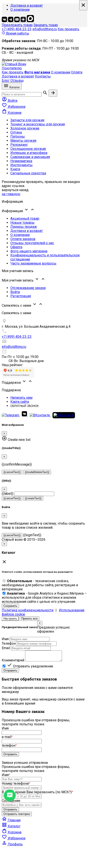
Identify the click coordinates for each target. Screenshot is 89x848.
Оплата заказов (22, 239)
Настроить (10, 618)
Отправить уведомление (30, 666)
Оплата (76, 72)
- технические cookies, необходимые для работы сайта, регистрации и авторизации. (40, 585)
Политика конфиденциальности (27, 610)
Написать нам (21, 398)
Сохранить (10, 605)
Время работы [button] (15, 33)
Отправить (10, 670)
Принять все (29, 618)
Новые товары (22, 223)
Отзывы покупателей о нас (32, 243)
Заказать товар (45, 25)
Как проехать (68, 29)
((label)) (7, 494)
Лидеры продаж (23, 227)
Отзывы (17, 80)
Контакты (43, 76)
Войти (15, 292)
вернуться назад (15, 190)
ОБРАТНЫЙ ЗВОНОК (24, 406)
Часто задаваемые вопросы (33, 263)
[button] (44, 210)
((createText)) (33, 498)
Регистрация (20, 296)
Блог (6, 80)
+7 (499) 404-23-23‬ (17, 29)
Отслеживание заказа (28, 288)
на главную (11, 194)
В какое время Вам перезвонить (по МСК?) (37, 792)
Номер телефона (16, 783)
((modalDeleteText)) (37, 472)
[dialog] (44, 647)
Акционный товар (24, 218)
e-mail (7, 737)
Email (6, 648)
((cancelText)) (12, 472)
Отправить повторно (16, 814)
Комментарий (13, 660)
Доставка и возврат (26, 5)
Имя (5, 639)
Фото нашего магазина (28, 251)
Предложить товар (17, 25)
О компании (20, 10)
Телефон (9, 643)
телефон (9, 745)
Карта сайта (19, 402)
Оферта (16, 247)
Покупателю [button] (12, 68)
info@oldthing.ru (44, 29)
